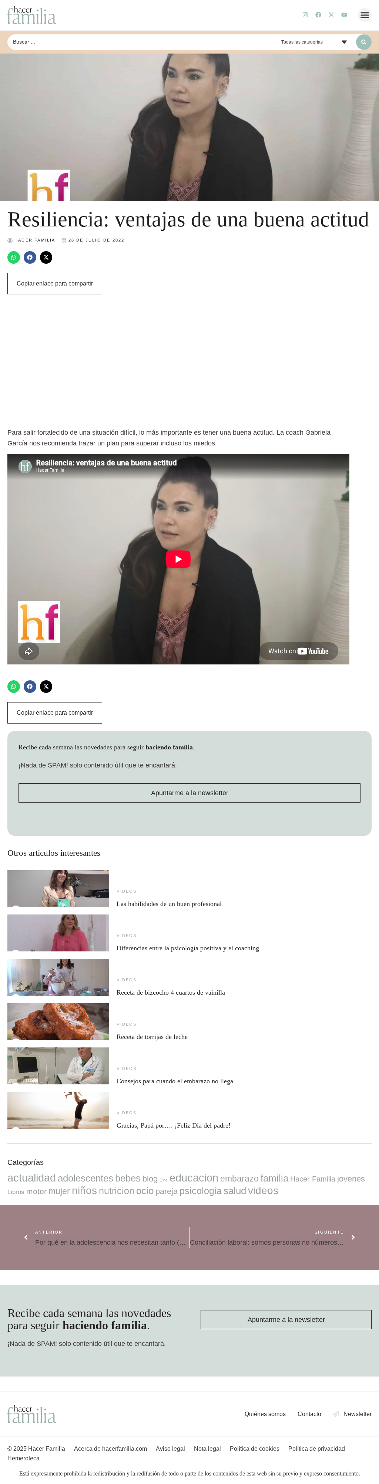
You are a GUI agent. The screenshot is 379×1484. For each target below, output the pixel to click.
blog (150, 1178)
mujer (59, 1191)
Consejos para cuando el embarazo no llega (175, 1081)
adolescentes (85, 1178)
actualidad (31, 1178)
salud (235, 1190)
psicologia (201, 1191)
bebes (128, 1178)
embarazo (239, 1178)
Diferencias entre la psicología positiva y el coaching (188, 948)
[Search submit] (364, 42)
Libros (15, 1192)
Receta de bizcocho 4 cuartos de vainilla (171, 992)
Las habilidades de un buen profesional (169, 903)
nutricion (116, 1191)
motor (36, 1191)
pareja (166, 1191)
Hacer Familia (312, 1179)
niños (84, 1190)
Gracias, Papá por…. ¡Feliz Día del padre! (174, 1125)
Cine (164, 1180)
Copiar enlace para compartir (55, 283)
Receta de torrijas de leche (152, 1036)
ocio (145, 1190)
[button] (365, 15)
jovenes (351, 1178)
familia (274, 1178)
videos (127, 891)
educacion (194, 1178)
